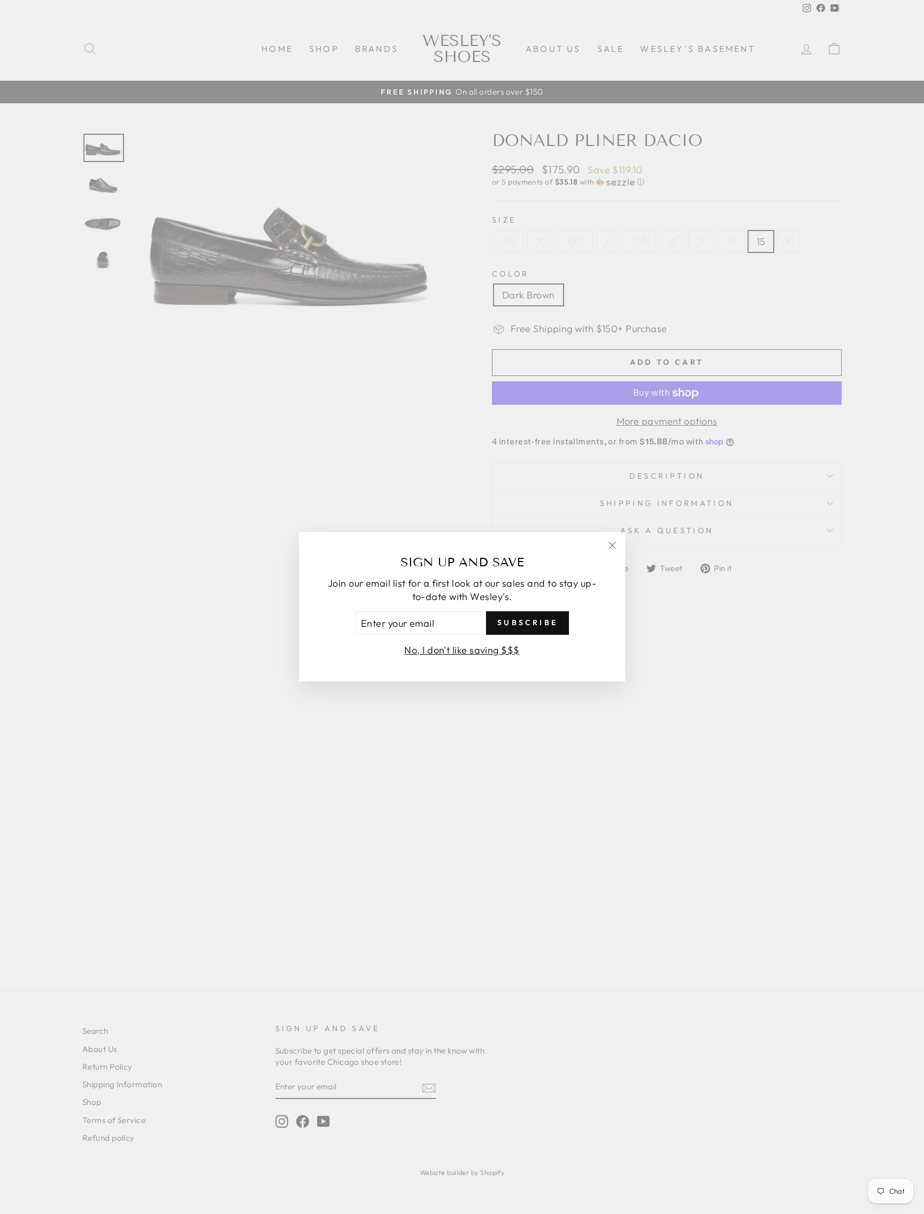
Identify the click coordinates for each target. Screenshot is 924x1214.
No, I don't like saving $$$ (461, 650)
